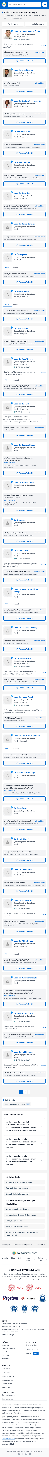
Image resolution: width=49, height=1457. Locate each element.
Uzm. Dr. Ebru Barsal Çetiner (27, 736)
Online (20, 1258)
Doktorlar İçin (31, 1345)
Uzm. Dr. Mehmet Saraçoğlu (26, 627)
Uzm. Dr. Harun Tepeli (23, 697)
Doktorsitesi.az (7, 1399)
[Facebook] (19, 1454)
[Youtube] (30, 1454)
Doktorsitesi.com (8, 1395)
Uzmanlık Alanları (8, 1348)
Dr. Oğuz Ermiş (20, 808)
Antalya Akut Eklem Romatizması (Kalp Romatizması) (21, 1233)
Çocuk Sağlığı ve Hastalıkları (24, 34)
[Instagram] (26, 1454)
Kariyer (32, 1353)
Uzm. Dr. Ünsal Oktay (23, 70)
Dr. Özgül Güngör (21, 839)
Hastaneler (6, 1358)
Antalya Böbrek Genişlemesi (17, 1209)
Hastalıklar (6, 1352)
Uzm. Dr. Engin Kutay (23, 900)
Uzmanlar (5, 1345)
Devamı (43, 45)
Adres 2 (16, 268)
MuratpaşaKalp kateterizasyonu (18, 1182)
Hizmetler (5, 1355)
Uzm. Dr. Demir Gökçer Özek (27, 31)
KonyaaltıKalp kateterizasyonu (18, 1188)
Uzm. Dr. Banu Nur (22, 193)
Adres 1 (7, 267)
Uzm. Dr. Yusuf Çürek (23, 359)
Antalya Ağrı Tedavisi (14, 1221)
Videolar (5, 1258)
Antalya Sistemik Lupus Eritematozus (20, 1215)
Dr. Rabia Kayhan (21, 291)
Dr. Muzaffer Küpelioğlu (24, 772)
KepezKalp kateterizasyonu (17, 1194)
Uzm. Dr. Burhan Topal (24, 482)
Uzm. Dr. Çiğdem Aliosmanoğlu (27, 101)
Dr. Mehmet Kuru (21, 550)
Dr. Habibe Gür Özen (23, 1013)
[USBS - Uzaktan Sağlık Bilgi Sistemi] (33, 1288)
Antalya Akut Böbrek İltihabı (16, 1226)
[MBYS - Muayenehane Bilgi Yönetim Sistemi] (15, 1288)
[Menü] (44, 4)
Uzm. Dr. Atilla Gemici (23, 941)
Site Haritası (6, 1387)
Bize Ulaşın (6, 1372)
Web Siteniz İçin (32, 1349)
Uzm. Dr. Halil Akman (23, 1052)
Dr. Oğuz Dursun (21, 328)
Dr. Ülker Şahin (20, 254)
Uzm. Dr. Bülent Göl (22, 404)
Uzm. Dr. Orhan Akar (23, 869)
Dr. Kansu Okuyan (22, 162)
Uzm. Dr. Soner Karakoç (24, 224)
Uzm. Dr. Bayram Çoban (24, 445)
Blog (13, 1258)
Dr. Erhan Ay (19, 520)
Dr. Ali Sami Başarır (22, 658)
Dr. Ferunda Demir (22, 131)
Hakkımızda (6, 1368)
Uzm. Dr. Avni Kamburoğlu (25, 978)
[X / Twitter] (23, 1454)
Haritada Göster (39, 52)
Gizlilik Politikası (8, 1376)
